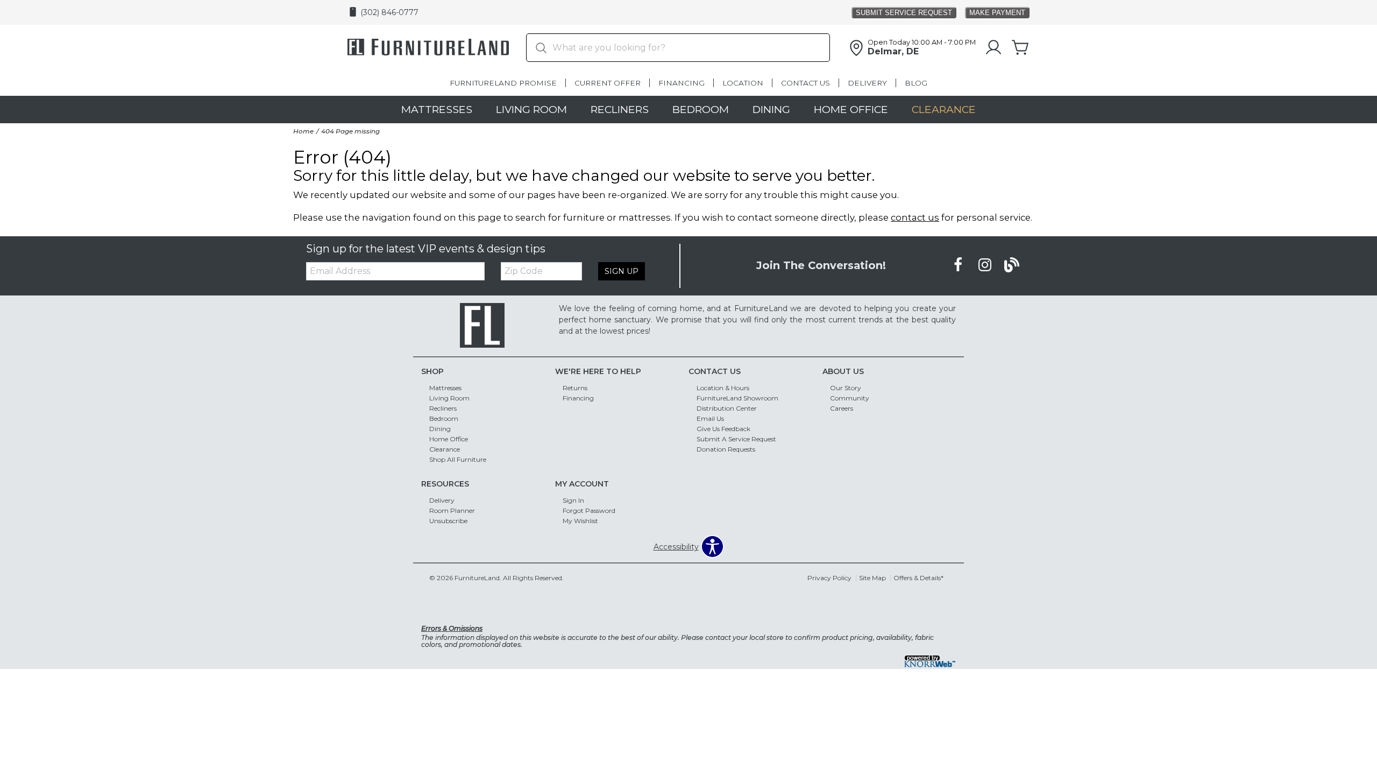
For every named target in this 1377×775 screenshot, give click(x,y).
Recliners (620, 109)
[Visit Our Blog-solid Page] (1011, 265)
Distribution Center (727, 408)
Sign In (573, 500)
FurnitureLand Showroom (737, 398)
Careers (841, 408)
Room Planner (452, 510)
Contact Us (805, 83)
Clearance (944, 109)
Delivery (867, 83)
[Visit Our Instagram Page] (986, 265)
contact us (915, 217)
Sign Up (621, 271)
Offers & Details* (918, 578)
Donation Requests (726, 449)
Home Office (851, 109)
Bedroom (700, 109)
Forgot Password (589, 510)
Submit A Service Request (736, 439)
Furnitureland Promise (503, 83)
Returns (575, 388)
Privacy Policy (829, 578)
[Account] (993, 48)
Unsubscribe (448, 521)
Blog (916, 83)
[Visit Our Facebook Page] (959, 265)
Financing (681, 83)
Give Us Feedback (723, 429)
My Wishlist (580, 521)
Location (742, 83)
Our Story (845, 388)
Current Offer (607, 83)
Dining (771, 109)
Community (849, 398)
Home (303, 131)
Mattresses (436, 109)
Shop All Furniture (457, 459)
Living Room (531, 109)
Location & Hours (723, 388)
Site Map (872, 578)
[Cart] (1020, 48)
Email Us (710, 418)
